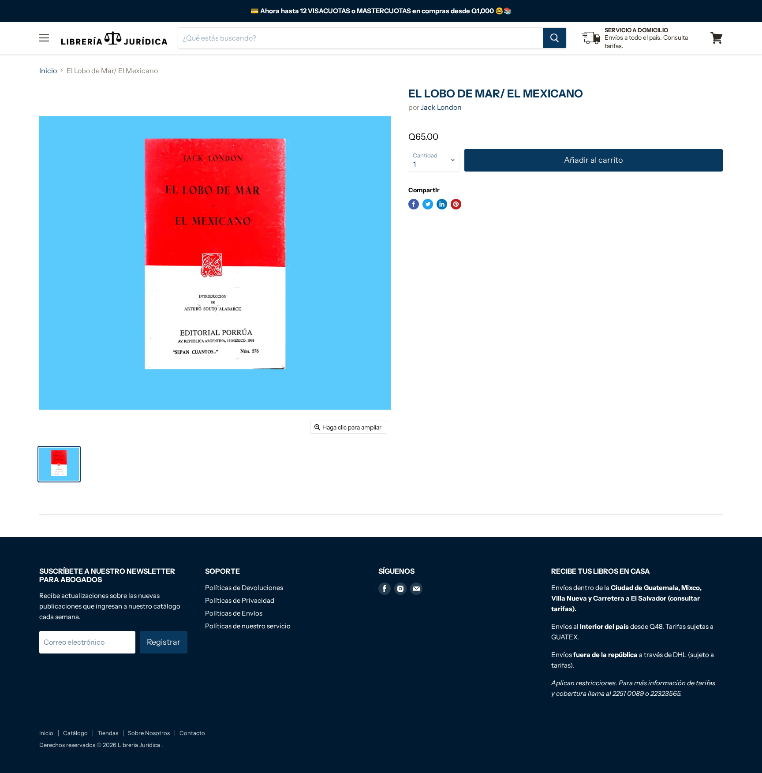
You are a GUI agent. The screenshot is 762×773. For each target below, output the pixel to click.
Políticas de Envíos (233, 613)
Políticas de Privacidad (239, 600)
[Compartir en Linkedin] (442, 204)
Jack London (441, 107)
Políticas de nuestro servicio (248, 626)
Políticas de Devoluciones (244, 587)
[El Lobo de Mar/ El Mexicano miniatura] (59, 464)
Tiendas (107, 732)
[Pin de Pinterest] (456, 204)
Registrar (163, 642)
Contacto (192, 732)
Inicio (48, 71)
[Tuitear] (427, 204)
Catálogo (75, 732)
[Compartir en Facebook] (413, 204)
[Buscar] (554, 38)
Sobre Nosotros (149, 732)
